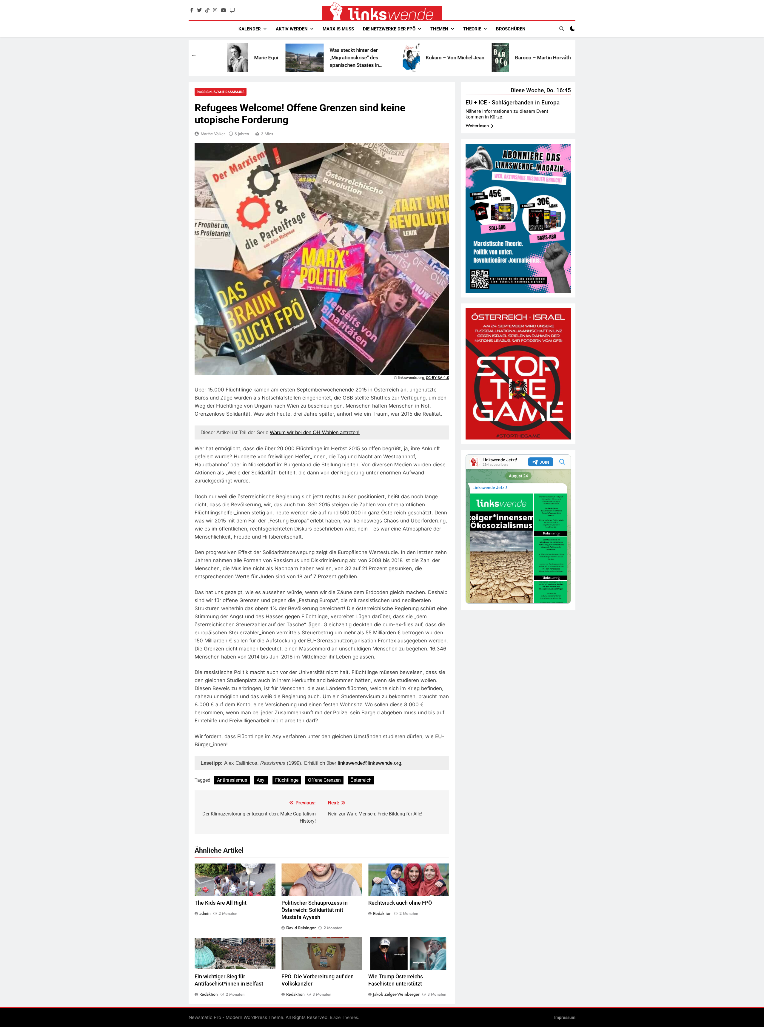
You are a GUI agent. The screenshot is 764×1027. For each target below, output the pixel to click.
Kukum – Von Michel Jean (385, 58)
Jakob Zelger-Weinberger (396, 994)
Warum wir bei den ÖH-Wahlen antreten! (315, 432)
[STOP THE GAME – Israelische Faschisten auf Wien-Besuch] (520, 57)
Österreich (361, 780)
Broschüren (511, 29)
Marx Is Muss (338, 29)
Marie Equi (196, 58)
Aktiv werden (292, 29)
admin (205, 913)
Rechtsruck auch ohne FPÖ (400, 903)
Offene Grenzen (324, 780)
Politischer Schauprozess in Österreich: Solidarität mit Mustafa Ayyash (314, 910)
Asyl (261, 780)
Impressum (564, 1017)
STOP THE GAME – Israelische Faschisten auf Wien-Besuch (566, 57)
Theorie (472, 29)
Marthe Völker (213, 134)
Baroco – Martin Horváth (473, 58)
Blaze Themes (344, 1017)
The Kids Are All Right (221, 903)
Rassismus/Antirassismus (220, 91)
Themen (439, 29)
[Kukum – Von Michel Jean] (341, 58)
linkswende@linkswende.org (369, 763)
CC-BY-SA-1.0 (437, 377)
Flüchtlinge (286, 780)
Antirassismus (232, 780)
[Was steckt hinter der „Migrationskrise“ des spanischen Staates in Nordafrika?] (235, 58)
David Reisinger (301, 928)
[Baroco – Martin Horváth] (430, 57)
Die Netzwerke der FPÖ (389, 29)
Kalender (249, 29)
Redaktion (382, 913)
